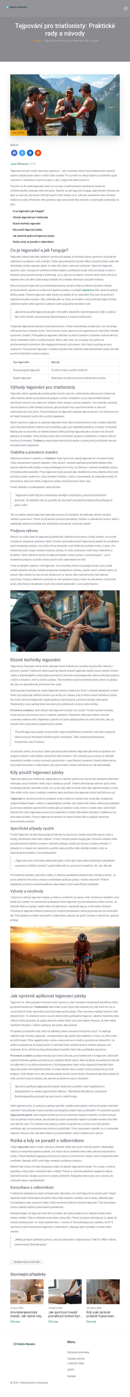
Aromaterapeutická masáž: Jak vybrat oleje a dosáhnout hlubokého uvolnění (26, 1314)
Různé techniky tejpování (26, 223)
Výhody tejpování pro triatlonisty (30, 217)
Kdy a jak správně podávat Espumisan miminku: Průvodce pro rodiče (102, 1314)
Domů (36, 40)
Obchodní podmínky (78, 1352)
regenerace (88, 290)
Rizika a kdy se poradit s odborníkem (33, 241)
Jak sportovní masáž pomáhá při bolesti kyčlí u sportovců (64, 1314)
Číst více (15, 1321)
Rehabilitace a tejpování (26, 1262)
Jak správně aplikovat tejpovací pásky (34, 235)
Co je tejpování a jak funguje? (28, 211)
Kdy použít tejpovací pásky (27, 229)
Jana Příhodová (19, 163)
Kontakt (71, 1376)
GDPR (70, 1369)
